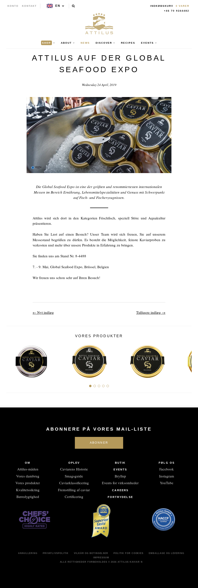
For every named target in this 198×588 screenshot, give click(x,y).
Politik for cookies (128, 553)
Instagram (166, 476)
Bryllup (120, 476)
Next (186, 359)
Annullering (27, 553)
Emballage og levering (166, 553)
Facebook (166, 469)
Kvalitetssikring (28, 489)
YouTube (166, 482)
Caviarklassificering (74, 482)
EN (57, 5)
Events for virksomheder (120, 482)
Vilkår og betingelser (91, 553)
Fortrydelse (120, 497)
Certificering (74, 496)
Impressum (101, 557)
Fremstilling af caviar (74, 489)
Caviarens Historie (74, 469)
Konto (13, 6)
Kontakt (29, 6)
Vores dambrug (27, 476)
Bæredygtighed (27, 496)
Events (120, 469)
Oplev (74, 462)
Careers (120, 490)
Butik (120, 462)
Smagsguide (74, 476)
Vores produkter (27, 482)
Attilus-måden (27, 469)
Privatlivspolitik (56, 553)
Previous (11, 359)
